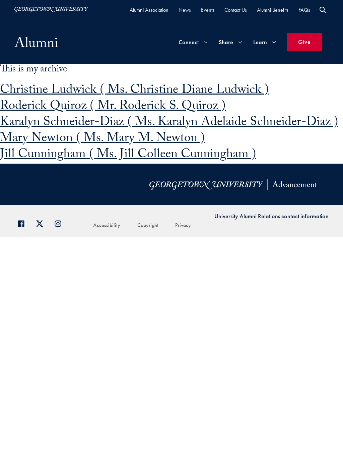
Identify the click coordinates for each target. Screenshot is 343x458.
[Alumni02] (36, 42)
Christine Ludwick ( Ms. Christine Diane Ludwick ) (134, 91)
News (185, 9)
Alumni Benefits (272, 9)
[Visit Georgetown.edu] (51, 9)
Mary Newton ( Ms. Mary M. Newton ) (102, 139)
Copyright (147, 225)
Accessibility (106, 225)
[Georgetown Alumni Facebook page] (23, 223)
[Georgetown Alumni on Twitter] (42, 223)
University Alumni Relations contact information (271, 216)
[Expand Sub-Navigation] (206, 42)
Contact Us (235, 9)
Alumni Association (149, 9)
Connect (189, 42)
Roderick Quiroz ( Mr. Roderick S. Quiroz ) (113, 107)
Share (226, 42)
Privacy (183, 225)
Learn (260, 42)
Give (304, 42)
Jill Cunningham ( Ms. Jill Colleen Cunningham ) (128, 155)
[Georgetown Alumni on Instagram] (60, 223)
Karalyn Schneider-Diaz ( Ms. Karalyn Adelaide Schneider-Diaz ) (169, 123)
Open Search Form (323, 10)
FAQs (304, 9)
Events (207, 9)
